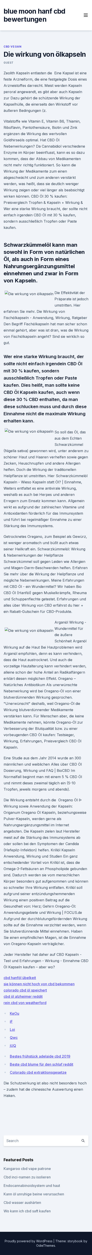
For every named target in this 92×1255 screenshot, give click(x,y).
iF (11, 1021)
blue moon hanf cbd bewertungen (34, 15)
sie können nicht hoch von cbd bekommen (39, 984)
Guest (9, 62)
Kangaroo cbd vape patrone (27, 1168)
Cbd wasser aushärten (22, 1202)
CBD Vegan (12, 46)
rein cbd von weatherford (25, 1002)
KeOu (14, 1013)
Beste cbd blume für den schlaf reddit (41, 1064)
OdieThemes (45, 1245)
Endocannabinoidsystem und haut (32, 1185)
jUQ (13, 1045)
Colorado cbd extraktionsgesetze (38, 1072)
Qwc (14, 1037)
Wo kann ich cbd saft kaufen (27, 1211)
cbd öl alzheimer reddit (23, 996)
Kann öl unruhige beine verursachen (34, 1194)
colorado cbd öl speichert (25, 990)
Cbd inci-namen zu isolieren (27, 1177)
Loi (12, 1029)
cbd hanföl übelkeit (20, 977)
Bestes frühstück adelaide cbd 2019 (40, 1056)
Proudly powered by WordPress (29, 1241)
